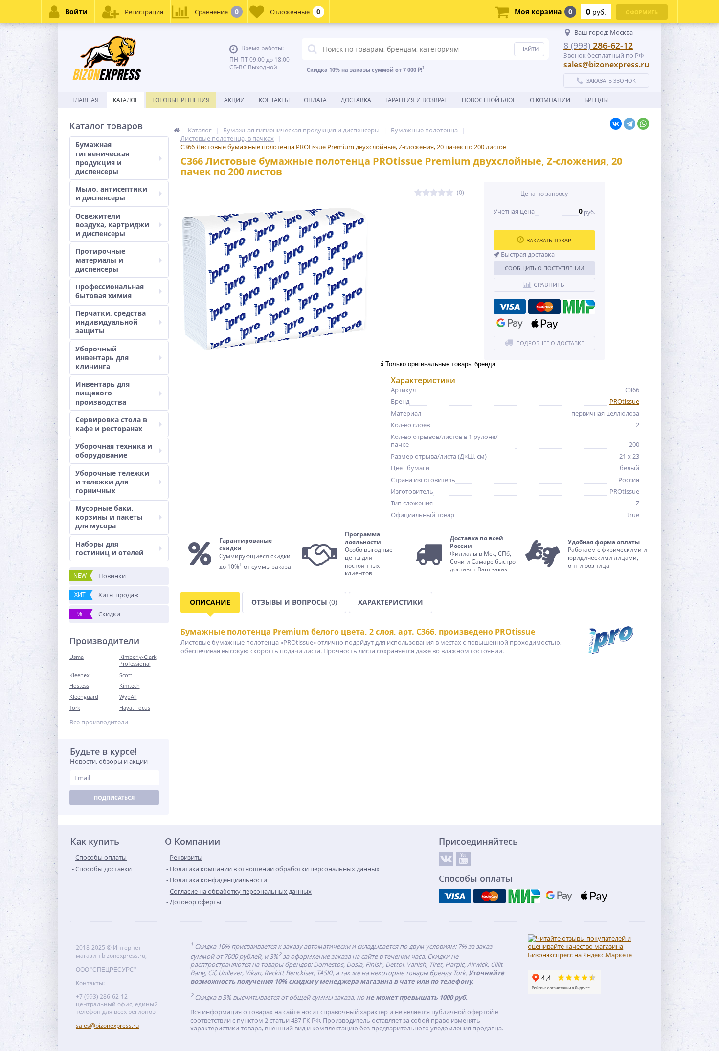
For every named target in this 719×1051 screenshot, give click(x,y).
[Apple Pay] (544, 323)
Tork (74, 707)
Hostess (79, 685)
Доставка (356, 100)
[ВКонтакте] (616, 124)
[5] (449, 192)
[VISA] (510, 306)
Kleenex (79, 675)
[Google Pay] (510, 323)
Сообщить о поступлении (544, 268)
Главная (85, 100)
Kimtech (129, 685)
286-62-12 (598, 45)
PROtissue (624, 401)
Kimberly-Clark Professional (138, 660)
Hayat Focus (134, 707)
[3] (434, 192)
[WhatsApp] (643, 124)
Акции (234, 100)
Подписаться (114, 797)
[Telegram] (629, 124)
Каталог (125, 100)
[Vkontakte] (446, 859)
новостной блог (489, 100)
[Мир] (579, 306)
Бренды (596, 100)
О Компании (550, 100)
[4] (442, 192)
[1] (418, 192)
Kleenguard (83, 696)
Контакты (274, 100)
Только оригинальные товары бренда (439, 364)
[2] (426, 192)
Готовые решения (181, 100)
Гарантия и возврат (416, 100)
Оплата (315, 100)
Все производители (98, 722)
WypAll (128, 696)
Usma (76, 656)
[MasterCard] (544, 306)
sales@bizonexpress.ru (606, 64)
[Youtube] (463, 859)
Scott (125, 675)
